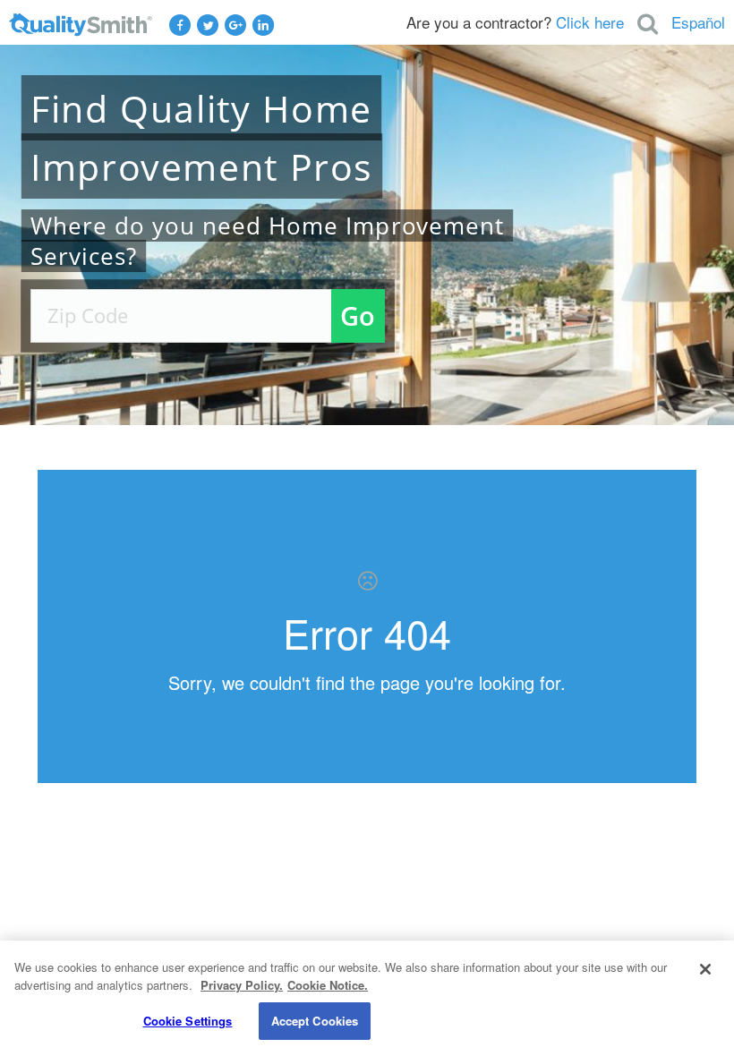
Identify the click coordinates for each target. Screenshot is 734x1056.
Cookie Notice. (327, 984)
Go (357, 315)
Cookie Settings (188, 1020)
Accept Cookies (315, 1020)
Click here (590, 22)
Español (698, 22)
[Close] (705, 969)
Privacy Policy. (242, 984)
